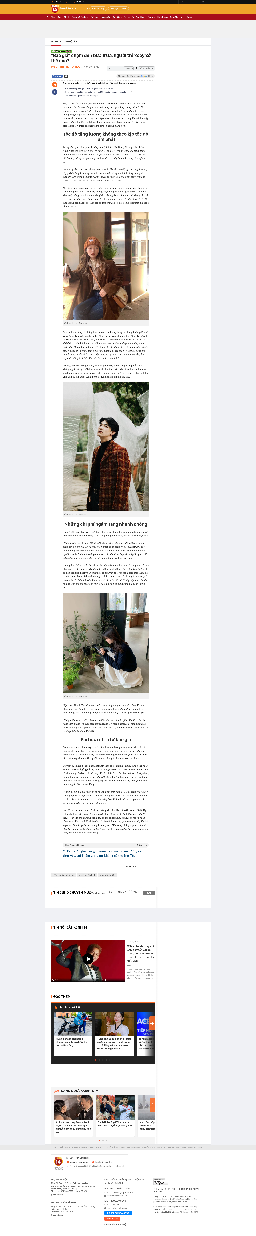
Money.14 (106, 17)
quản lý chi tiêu (108, 875)
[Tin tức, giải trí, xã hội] (66, 9)
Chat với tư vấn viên (119, 1213)
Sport (91, 1147)
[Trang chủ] (54, 84)
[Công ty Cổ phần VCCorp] (160, 1181)
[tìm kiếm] (203, 2)
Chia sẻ (58, 76)
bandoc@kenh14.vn (103, 1162)
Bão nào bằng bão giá (64, 875)
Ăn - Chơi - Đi (119, 17)
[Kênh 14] (58, 1163)
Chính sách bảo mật (116, 1224)
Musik (66, 17)
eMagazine (58, 2)
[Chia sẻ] (54, 92)
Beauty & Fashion (80, 17)
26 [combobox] (110, 892)
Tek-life (151, 17)
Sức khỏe (140, 17)
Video (189, 17)
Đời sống (95, 17)
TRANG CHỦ (47, 17)
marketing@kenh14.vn (117, 1196)
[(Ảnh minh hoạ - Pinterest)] (106, 266)
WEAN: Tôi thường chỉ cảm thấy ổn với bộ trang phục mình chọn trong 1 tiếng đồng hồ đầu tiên (140, 953)
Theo (106, 845)
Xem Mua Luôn (177, 17)
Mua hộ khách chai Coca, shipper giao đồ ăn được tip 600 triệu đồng (71, 1042)
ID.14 (69, 2)
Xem (149, 893)
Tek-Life (170, 1147)
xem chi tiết (112, 1219)
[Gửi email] (66, 76)
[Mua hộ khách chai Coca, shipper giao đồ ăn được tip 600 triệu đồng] (73, 1024)
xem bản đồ (58, 1195)
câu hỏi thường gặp (79, 1162)
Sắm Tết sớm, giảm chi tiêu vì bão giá (81, 96)
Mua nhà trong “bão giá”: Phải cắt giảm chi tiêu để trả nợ (89, 89)
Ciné (59, 17)
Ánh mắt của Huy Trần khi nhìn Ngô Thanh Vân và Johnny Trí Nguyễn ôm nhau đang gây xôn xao (73, 1127)
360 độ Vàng (98, 8)
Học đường (162, 17)
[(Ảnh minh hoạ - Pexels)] (106, 446)
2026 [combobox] (135, 892)
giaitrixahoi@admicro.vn (117, 1208)
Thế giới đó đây (148, 1147)
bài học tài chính (119, 8)
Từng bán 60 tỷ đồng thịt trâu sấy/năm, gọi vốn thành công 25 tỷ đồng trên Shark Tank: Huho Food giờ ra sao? (114, 1043)
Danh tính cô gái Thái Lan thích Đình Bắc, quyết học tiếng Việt (115, 1124)
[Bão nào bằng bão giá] (61, 51)
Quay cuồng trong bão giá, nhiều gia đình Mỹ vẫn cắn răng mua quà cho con (97, 92)
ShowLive (80, 2)
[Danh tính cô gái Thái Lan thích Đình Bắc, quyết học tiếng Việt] (115, 1107)
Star (53, 17)
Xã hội (131, 17)
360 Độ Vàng (71, 41)
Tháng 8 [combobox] (122, 892)
